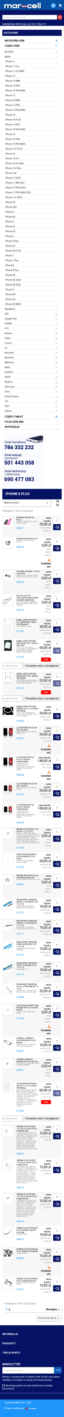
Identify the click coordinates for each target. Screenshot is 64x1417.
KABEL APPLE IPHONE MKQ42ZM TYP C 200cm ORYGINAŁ (27, 676)
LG (6, 348)
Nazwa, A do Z (26, 503)
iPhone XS (10, 299)
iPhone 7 (9, 255)
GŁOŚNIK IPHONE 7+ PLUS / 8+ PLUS (28, 572)
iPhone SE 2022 (13, 284)
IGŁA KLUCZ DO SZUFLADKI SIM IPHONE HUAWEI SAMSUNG (27, 598)
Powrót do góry (49, 1318)
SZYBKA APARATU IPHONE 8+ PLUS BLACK (27, 1060)
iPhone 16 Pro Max (14, 163)
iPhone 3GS (11, 207)
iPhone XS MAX (13, 304)
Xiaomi (8, 411)
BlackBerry (10, 309)
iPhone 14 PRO (12, 124)
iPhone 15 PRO (12, 139)
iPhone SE (10, 275)
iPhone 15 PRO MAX (15, 144)
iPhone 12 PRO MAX (15, 90)
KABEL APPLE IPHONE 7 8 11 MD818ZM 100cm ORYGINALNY (27, 622)
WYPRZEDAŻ (12, 426)
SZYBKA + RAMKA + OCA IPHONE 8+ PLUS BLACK (26, 1040)
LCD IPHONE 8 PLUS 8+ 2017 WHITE (26, 785)
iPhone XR (10, 294)
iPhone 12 (10, 76)
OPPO (8, 377)
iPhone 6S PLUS (13, 250)
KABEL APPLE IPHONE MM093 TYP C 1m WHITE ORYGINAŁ (27, 708)
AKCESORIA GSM (14, 40)
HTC (7, 328)
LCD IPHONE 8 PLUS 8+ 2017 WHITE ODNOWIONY (25, 807)
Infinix (7, 338)
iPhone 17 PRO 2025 (15, 187)
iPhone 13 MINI (12, 100)
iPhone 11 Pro (12, 66)
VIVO (7, 406)
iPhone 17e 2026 (13, 197)
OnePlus (9, 372)
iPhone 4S (10, 216)
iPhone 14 (10, 115)
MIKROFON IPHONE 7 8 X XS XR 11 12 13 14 (27, 830)
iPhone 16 (10, 153)
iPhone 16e (10, 173)
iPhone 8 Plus (12, 270)
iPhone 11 (10, 61)
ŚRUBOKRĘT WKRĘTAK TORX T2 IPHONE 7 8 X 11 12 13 (26, 965)
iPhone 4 (9, 212)
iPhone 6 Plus (12, 241)
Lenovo (8, 343)
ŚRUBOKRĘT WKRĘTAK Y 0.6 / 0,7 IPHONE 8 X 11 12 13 (27, 986)
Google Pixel (11, 318)
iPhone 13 (10, 95)
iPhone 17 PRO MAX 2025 (18, 192)
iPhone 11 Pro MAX (14, 71)
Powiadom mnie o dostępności (42, 665)
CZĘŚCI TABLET (14, 416)
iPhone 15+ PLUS (13, 149)
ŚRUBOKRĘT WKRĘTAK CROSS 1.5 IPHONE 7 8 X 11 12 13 (27, 902)
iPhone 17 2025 (13, 178)
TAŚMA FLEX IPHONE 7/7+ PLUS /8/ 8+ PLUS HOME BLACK (26, 1128)
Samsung (9, 386)
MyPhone (9, 362)
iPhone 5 (9, 221)
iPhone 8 (9, 265)
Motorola (9, 357)
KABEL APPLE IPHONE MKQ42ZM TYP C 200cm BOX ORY (27, 643)
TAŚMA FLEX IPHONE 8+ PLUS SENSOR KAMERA (27, 1250)
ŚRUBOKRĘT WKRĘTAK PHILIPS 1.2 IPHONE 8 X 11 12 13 (26, 923)
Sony (7, 391)
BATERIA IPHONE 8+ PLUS (25, 518)
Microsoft (9, 352)
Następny (53, 1309)
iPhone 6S (10, 246)
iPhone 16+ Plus (13, 168)
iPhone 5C (10, 226)
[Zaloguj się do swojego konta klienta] (52, 6)
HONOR (8, 323)
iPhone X (9, 289)
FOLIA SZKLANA (14, 421)
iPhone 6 (9, 236)
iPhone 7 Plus (12, 260)
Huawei (8, 333)
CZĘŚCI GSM (12, 45)
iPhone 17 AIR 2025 (15, 182)
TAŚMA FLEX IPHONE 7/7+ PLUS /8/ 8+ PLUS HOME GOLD (26, 1162)
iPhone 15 (10, 134)
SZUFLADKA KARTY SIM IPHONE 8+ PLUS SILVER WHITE (27, 1007)
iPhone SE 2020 (13, 280)
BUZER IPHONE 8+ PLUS (27, 539)
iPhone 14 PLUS (13, 119)
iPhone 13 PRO (12, 105)
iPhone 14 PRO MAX (15, 129)
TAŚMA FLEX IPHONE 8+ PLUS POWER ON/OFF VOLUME (27, 1230)
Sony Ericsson (11, 396)
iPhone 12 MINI (12, 81)
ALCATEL (9, 51)
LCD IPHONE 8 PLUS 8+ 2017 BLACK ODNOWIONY (25, 759)
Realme (8, 382)
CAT (7, 314)
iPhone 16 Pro (12, 158)
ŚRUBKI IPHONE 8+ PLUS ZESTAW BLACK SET (27, 876)
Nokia (7, 367)
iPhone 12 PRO (12, 85)
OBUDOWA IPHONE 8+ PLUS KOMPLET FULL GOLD (26, 856)
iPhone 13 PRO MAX (15, 110)
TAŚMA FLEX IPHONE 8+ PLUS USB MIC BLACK (27, 1280)
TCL (7, 401)
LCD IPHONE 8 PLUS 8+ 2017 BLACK (26, 729)
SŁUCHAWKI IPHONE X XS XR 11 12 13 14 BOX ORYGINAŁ (26, 1086)
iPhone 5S (10, 231)
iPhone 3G (10, 202)
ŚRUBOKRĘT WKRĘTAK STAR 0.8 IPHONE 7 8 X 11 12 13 (26, 944)
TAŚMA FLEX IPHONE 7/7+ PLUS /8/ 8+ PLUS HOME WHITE (26, 1196)
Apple (7, 56)
